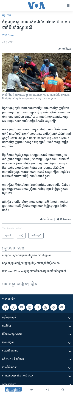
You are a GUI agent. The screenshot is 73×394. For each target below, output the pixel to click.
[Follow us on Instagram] (29, 307)
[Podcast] (53, 307)
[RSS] (45, 307)
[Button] (64, 49)
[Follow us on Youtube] (21, 307)
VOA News (8, 35)
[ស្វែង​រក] (63, 389)
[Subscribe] (61, 307)
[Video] (32, 389)
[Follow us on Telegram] (37, 307)
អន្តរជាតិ (6, 15)
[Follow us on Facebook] (5, 307)
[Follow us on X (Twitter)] (13, 307)
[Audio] (47, 389)
